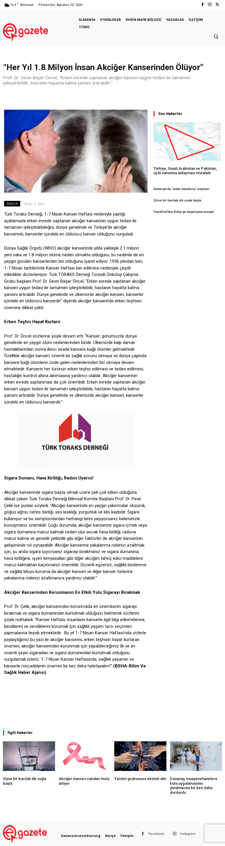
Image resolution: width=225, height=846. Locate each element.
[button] (216, 36)
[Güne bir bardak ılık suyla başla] (29, 756)
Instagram (188, 834)
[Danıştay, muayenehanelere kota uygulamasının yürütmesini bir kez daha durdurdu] (196, 756)
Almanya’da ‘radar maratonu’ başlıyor (181, 189)
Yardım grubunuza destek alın (140, 779)
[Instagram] (210, 5)
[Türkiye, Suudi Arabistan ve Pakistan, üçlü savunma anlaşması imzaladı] (187, 141)
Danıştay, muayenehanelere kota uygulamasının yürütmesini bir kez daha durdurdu (193, 786)
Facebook (156, 834)
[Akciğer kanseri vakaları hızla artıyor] (85, 756)
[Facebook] (202, 5)
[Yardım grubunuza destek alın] (140, 756)
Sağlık (12, 203)
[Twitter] (217, 5)
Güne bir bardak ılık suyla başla (177, 200)
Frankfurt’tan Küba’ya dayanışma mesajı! (184, 212)
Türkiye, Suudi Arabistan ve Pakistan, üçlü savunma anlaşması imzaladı (185, 170)
